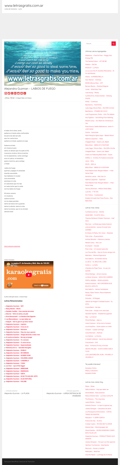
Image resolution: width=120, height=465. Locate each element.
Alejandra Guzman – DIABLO (16, 350)
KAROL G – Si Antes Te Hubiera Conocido (99, 158)
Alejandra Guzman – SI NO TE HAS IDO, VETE (22, 376)
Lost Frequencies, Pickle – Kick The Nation (99, 114)
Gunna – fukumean (91, 132)
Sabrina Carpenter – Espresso (95, 179)
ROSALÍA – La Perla (92, 68)
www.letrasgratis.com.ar (24, 5)
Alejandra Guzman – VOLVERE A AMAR (19, 358)
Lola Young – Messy (92, 92)
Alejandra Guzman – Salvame (16, 329)
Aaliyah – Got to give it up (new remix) (19, 322)
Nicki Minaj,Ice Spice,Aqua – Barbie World (99, 135)
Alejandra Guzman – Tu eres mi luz (18, 342)
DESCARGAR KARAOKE (12, 246)
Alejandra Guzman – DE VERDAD (17, 353)
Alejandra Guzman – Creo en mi (17, 327)
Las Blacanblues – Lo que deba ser (18, 319)
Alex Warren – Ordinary (93, 80)
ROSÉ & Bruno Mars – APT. (94, 83)
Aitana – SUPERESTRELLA (94, 77)
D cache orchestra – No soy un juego (19, 337)
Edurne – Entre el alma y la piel (17, 314)
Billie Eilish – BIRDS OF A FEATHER (97, 145)
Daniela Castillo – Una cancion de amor (20, 311)
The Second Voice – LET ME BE (96, 61)
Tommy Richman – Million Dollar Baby (98, 188)
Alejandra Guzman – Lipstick (16, 324)
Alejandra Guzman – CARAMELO (17, 361)
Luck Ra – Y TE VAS (91, 192)
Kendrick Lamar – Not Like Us (95, 176)
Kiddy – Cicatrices (91, 101)
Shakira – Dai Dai (91, 64)
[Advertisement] (60, 26)
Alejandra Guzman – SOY (15, 306)
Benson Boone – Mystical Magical (96, 86)
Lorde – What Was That (93, 89)
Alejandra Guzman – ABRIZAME (17, 368)
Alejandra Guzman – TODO (15, 363)
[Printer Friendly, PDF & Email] (12, 98)
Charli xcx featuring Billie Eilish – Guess (98, 154)
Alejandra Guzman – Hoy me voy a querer (20, 332)
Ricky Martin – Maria (13, 309)
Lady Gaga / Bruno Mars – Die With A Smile (100, 148)
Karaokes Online (91, 368)
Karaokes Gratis (90, 373)
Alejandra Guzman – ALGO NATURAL (19, 379)
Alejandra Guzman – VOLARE (16, 381)
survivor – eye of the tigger (15, 366)
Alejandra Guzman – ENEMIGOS (17, 371)
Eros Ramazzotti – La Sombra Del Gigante (20, 316)
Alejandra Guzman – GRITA (15, 374)
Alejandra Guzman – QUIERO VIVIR (18, 355)
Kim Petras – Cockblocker (94, 195)
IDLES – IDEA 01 (90, 164)
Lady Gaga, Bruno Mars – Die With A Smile (99, 108)
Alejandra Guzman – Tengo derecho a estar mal (23, 334)
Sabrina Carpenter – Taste (94, 139)
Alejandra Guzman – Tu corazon (17, 340)
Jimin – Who (89, 161)
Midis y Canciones (91, 370)
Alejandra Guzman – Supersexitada (18, 345)
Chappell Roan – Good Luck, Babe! (97, 142)
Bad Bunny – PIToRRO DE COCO (96, 111)
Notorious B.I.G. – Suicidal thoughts (18, 348)
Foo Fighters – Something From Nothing (99, 117)
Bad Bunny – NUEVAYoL (93, 105)
